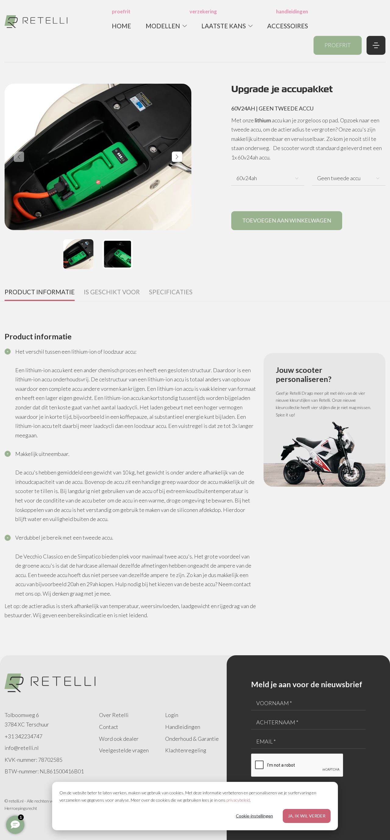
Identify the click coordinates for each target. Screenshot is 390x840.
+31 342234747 (23, 736)
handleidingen (292, 11)
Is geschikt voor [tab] (112, 292)
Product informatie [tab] (40, 292)
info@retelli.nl (22, 747)
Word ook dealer (119, 738)
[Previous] (19, 157)
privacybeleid (238, 800)
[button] (166, 25)
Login (171, 715)
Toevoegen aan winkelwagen (286, 220)
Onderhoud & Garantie (192, 738)
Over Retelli (114, 715)
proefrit (121, 11)
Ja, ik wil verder (306, 815)
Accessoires (287, 26)
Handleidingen (182, 726)
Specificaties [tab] (171, 292)
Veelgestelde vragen (124, 750)
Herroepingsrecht (21, 808)
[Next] (177, 157)
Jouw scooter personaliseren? (304, 374)
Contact (108, 726)
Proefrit (337, 45)
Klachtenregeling (185, 750)
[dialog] (195, 806)
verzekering (203, 11)
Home (121, 26)
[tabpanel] (195, 463)
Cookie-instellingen (254, 815)
